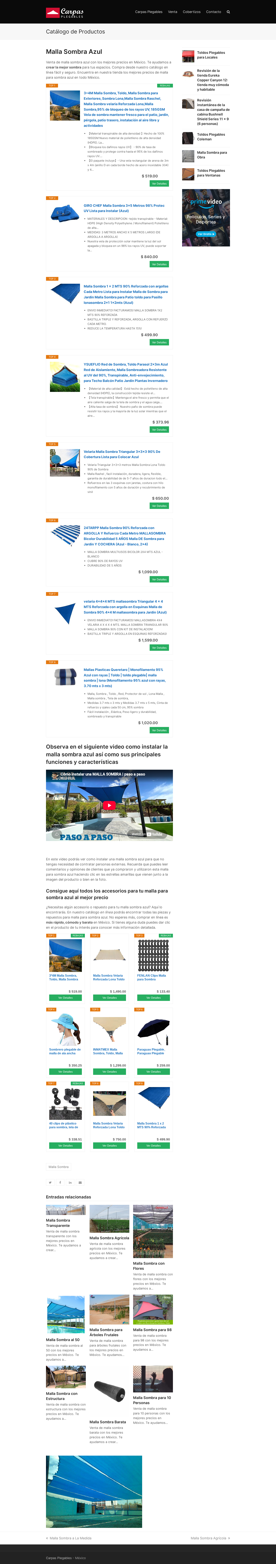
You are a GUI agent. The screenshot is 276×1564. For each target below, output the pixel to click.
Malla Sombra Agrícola (109, 1238)
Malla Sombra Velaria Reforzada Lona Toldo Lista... (109, 977)
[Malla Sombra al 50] (66, 1314)
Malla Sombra (59, 1167)
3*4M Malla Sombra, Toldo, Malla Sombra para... (63, 977)
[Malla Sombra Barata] (109, 1391)
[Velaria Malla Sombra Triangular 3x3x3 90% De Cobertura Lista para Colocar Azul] (65, 463)
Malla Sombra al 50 (63, 1339)
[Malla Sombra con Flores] (153, 1231)
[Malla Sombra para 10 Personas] (153, 1379)
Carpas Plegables (59, 1558)
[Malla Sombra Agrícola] (109, 1218)
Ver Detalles (159, 183)
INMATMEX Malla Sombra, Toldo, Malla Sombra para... (108, 1051)
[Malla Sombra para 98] (153, 1309)
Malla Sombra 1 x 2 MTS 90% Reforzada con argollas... (151, 1125)
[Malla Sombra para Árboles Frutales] (109, 1309)
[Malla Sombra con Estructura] (66, 1377)
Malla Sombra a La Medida (70, 1538)
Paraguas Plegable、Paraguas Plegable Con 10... (152, 1051)
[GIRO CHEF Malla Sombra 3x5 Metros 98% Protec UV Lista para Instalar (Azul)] (65, 213)
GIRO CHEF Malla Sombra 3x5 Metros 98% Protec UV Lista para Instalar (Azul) (124, 208)
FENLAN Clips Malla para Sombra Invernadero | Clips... (151, 977)
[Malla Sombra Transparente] (66, 1210)
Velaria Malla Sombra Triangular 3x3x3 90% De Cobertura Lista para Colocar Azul (122, 454)
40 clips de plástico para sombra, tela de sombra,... (63, 1125)
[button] (50, 1182)
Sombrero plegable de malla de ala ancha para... (65, 1051)
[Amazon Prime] (164, 176)
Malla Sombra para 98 (152, 1330)
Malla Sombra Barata (108, 1422)
